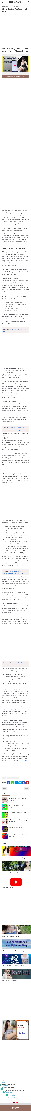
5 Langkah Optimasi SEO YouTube (19, 812)
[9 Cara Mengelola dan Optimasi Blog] (16, 949)
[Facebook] (8, 782)
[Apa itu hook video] (16, 885)
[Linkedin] (24, 782)
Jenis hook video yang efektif (10, 936)
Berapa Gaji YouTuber (15, 827)
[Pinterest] (27, 782)
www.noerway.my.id (11, 1097)
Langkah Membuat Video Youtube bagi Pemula (19, 835)
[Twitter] (12, 782)
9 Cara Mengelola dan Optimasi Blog (13, 951)
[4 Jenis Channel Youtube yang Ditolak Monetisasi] (5, 822)
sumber (25, 760)
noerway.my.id (15, 2)
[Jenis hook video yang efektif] (16, 934)
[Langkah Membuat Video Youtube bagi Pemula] (5, 836)
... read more (4, 1085)
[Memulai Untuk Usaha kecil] (16, 978)
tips (4, 778)
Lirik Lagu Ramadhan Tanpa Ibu (9, 1084)
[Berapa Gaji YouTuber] (5, 829)
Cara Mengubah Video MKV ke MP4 (12, 873)
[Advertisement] (15, 30)
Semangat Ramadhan (9, 1087)
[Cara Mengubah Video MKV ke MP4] (16, 871)
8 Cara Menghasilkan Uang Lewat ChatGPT (15, 965)
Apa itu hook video (7, 887)
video (9, 778)
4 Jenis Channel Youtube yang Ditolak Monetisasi (18, 821)
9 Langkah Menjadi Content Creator (17, 806)
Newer (4, 788)
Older (26, 788)
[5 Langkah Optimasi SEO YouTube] (5, 815)
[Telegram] (16, 782)
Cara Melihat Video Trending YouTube (17, 799)
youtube (16, 778)
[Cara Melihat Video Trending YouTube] (5, 800)
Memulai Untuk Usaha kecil (10, 980)
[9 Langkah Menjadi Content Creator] (5, 807)
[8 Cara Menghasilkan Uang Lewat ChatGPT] (16, 963)
